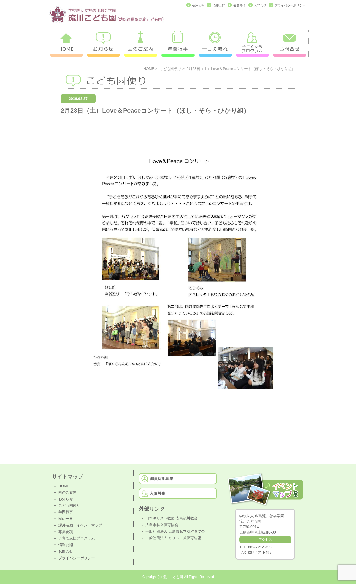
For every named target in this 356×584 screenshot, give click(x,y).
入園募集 (157, 493)
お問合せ (260, 5)
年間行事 (65, 512)
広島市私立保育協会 (161, 525)
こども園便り (170, 69)
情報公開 (219, 5)
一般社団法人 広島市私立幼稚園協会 (175, 531)
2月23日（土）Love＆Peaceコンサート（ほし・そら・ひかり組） (155, 110)
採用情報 (198, 5)
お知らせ (65, 499)
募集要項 (239, 5)
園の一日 (65, 519)
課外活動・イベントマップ (80, 525)
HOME (148, 69)
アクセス (265, 540)
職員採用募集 (161, 478)
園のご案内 (67, 492)
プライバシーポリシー (290, 5)
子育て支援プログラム (76, 538)
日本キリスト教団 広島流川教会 (171, 518)
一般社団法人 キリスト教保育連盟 (173, 538)
